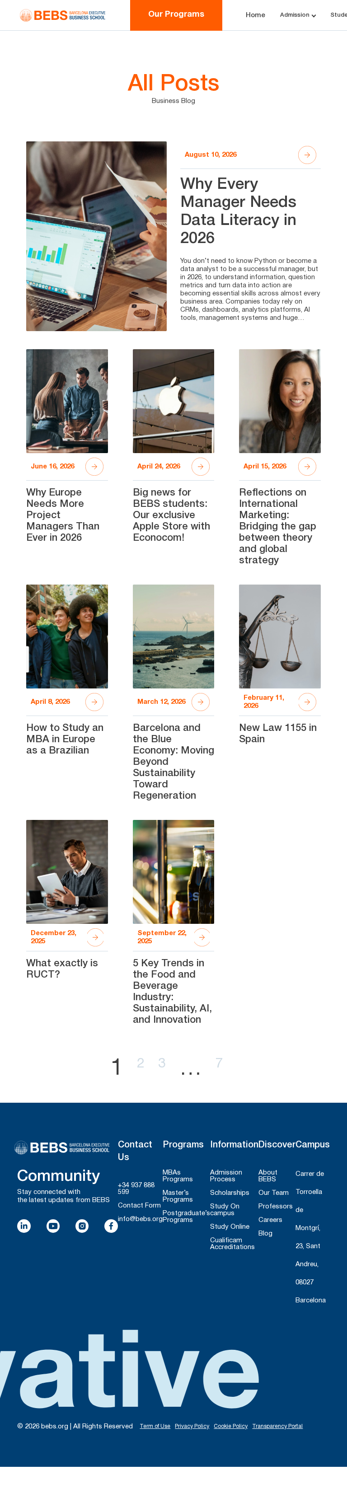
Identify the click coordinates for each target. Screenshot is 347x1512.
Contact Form (139, 1206)
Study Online (229, 1227)
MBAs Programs (178, 1176)
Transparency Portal (277, 1426)
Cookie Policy (231, 1426)
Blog (265, 1234)
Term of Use (155, 1426)
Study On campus (224, 1210)
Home (255, 15)
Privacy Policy (192, 1426)
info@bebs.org (140, 1219)
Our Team (273, 1193)
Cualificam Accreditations (232, 1243)
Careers (270, 1220)
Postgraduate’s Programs (186, 1216)
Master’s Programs (178, 1196)
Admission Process (226, 1176)
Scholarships (229, 1193)
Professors (275, 1206)
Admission (294, 15)
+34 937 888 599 (136, 1188)
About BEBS (267, 1176)
